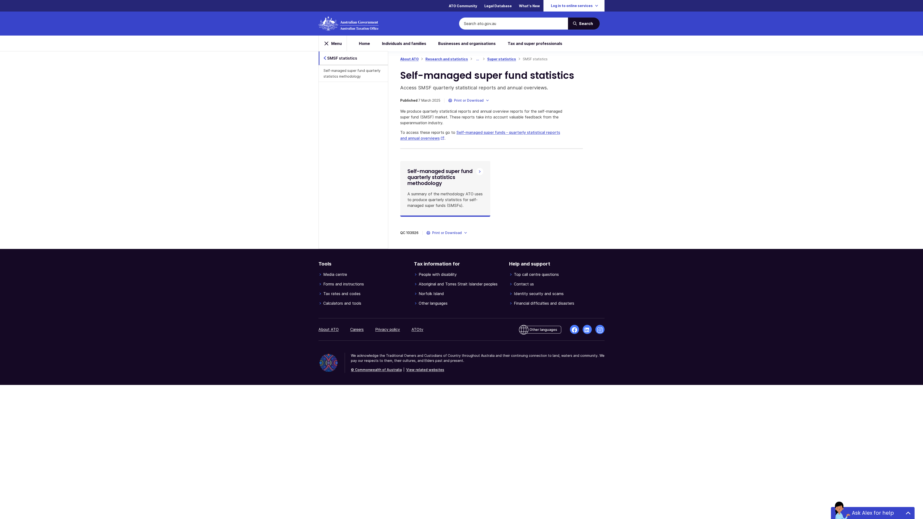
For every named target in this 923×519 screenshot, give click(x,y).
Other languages (433, 303)
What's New (529, 6)
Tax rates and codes (342, 293)
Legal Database (498, 6)
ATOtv (417, 329)
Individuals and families (404, 43)
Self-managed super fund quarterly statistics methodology (352, 73)
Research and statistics (446, 59)
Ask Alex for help (873, 512)
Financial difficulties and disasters (544, 303)
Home (364, 43)
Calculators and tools (342, 303)
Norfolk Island (431, 293)
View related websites (425, 370)
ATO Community (463, 6)
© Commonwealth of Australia (376, 370)
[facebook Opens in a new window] (574, 329)
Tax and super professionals (535, 43)
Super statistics (501, 59)
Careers (357, 329)
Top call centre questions (536, 274)
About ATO (409, 59)
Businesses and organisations (467, 43)
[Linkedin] (587, 329)
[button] (468, 100)
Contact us (524, 284)
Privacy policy (387, 329)
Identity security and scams (539, 293)
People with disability (438, 274)
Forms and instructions (343, 284)
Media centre (335, 274)
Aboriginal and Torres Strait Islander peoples (458, 284)
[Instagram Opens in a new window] (600, 329)
